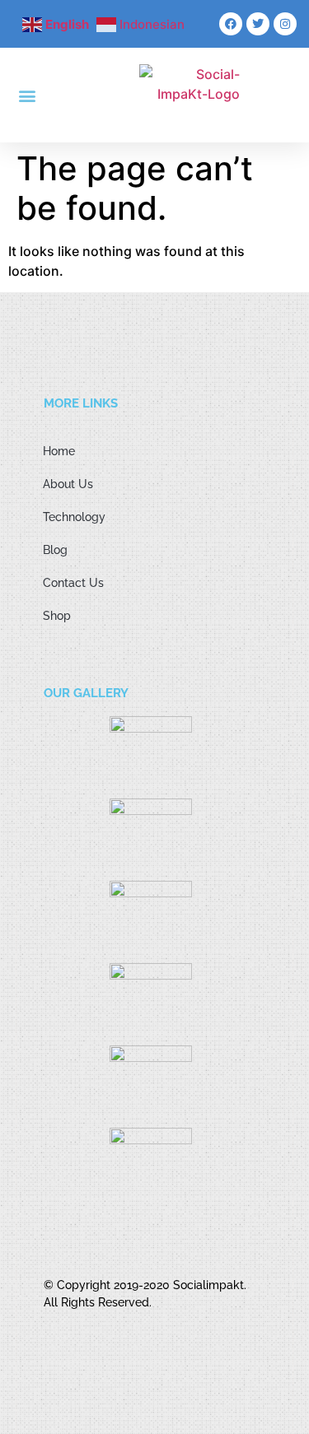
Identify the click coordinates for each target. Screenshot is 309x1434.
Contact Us (73, 582)
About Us (68, 484)
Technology (74, 517)
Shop (57, 615)
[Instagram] (285, 23)
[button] (27, 95)
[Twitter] (257, 23)
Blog (55, 549)
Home (59, 451)
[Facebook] (230, 23)
